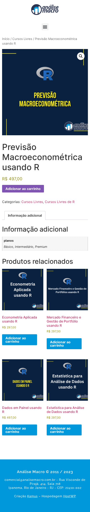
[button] (45, 26)
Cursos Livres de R (60, 202)
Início (6, 39)
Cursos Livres (22, 39)
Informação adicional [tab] (25, 215)
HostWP (69, 496)
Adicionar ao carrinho (23, 189)
